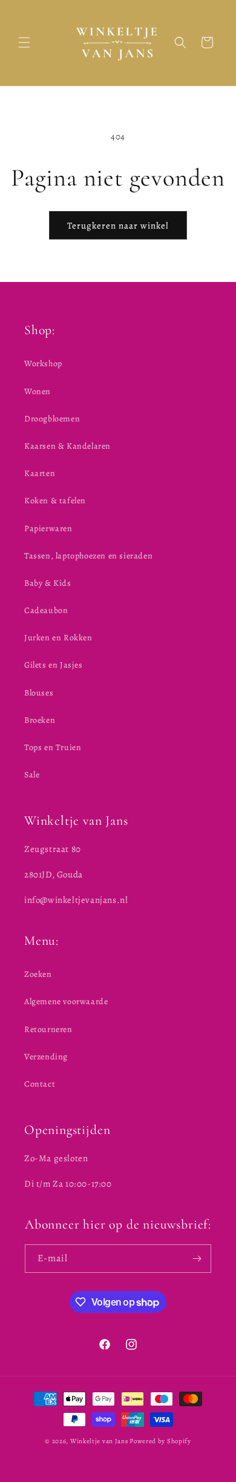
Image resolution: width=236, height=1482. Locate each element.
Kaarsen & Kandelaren (67, 446)
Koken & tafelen (55, 500)
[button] (24, 42)
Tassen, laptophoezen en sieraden (88, 556)
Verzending (46, 1056)
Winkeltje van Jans (99, 1441)
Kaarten (39, 473)
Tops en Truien (52, 747)
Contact (39, 1084)
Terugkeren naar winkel (118, 226)
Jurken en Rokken (58, 637)
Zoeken (38, 974)
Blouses (38, 693)
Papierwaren (48, 528)
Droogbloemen (52, 418)
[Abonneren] (197, 1258)
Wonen (37, 391)
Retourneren (48, 1029)
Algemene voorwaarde (66, 1001)
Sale (31, 774)
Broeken (39, 720)
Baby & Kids (47, 583)
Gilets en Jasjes (53, 665)
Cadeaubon (46, 610)
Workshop (43, 363)
